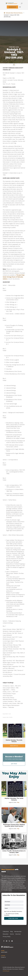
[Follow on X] (9, 941)
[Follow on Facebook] (4, 941)
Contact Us (3, 957)
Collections (6, 931)
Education (5, 934)
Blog (18, 802)
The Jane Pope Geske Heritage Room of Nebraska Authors (13, 277)
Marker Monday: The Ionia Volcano (14, 740)
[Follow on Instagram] (7, 941)
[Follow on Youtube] (12, 941)
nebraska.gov (6, 971)
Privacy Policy (6, 936)
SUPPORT (3, 955)
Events (12, 934)
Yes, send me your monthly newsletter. (11, 914)
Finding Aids (14, 47)
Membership (17, 931)
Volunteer (18, 934)
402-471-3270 (4, 952)
